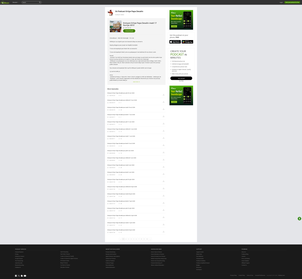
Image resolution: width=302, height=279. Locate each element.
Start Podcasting (64, 252)
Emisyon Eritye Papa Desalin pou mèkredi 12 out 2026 (122, 129)
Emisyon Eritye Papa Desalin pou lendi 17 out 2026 (121, 114)
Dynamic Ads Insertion (111, 254)
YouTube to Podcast (65, 265)
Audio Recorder (18, 263)
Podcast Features (19, 252)
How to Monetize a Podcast (157, 254)
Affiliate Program (246, 263)
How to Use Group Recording (158, 260)
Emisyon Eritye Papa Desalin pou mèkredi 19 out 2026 (122, 100)
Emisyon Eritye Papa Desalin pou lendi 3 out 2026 (120, 172)
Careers (243, 256)
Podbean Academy (200, 260)
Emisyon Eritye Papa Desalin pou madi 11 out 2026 (121, 136)
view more (136, 82)
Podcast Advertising (110, 252)
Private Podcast (19, 258)
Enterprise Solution (19, 256)
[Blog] (22, 276)
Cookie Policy (242, 275)
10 (147, 239)
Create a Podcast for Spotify (67, 256)
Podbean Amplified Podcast (203, 263)
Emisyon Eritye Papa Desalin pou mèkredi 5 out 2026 (121, 157)
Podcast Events (200, 258)
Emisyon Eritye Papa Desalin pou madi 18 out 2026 (121, 107)
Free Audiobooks (110, 265)
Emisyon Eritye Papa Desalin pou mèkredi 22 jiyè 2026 (122, 215)
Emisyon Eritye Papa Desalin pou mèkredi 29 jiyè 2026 (122, 186)
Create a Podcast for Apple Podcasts (69, 258)
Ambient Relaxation (110, 267)
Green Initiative (245, 260)
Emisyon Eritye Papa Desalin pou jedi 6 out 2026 (120, 150)
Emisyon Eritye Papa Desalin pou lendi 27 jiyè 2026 (121, 201)
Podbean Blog (245, 254)
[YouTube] (25, 276)
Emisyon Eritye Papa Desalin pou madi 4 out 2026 (120, 165)
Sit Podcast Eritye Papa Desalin (129, 11)
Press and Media (246, 258)
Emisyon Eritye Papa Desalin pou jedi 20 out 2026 (120, 93)
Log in (281, 2)
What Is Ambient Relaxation (157, 265)
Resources (198, 267)
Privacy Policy (233, 275)
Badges (198, 265)
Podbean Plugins (110, 263)
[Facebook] (16, 276)
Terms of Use (250, 275)
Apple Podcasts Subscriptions (113, 256)
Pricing (16, 254)
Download (129, 31)
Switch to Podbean (110, 260)
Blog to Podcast (64, 263)
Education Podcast (64, 267)
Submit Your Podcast (111, 258)
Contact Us (244, 265)
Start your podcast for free (292, 2)
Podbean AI (18, 267)
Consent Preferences (260, 275)
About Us (244, 252)
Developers (199, 269)
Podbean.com (281, 275)
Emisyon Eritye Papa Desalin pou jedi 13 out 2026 (120, 121)
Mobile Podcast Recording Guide (158, 258)
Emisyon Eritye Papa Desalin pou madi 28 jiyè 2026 (121, 194)
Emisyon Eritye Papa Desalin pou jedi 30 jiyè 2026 (120, 179)
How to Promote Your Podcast (158, 256)
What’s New (199, 254)
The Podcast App (19, 260)
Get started (181, 78)
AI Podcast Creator (64, 260)
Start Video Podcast (65, 254)
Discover (15, 2)
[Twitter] (19, 276)
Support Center (200, 252)
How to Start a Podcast (156, 252)
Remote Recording (19, 265)
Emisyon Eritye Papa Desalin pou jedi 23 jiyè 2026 (120, 208)
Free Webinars (199, 256)
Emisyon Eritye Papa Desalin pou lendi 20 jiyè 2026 (121, 230)
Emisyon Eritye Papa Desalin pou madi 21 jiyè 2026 (121, 222)
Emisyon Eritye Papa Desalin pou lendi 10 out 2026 (121, 143)
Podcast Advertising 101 (156, 263)
